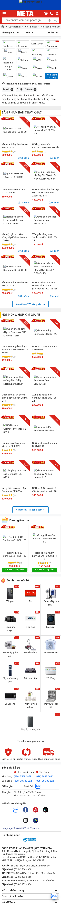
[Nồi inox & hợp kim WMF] (37, 60)
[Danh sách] (57, 40)
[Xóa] (12, 89)
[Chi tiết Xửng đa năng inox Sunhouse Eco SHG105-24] (46, 220)
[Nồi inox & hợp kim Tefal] (8, 52)
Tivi (30, 601)
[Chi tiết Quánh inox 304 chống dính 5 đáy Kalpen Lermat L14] (15, 380)
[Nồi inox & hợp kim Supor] (22, 76)
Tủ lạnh (10, 601)
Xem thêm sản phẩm (29, 304)
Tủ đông (50, 678)
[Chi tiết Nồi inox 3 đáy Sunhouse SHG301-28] (15, 268)
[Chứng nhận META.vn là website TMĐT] (29, 841)
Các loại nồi (14, 26)
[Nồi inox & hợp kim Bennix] (51, 60)
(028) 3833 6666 (44, 776)
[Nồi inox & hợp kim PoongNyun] (37, 53)
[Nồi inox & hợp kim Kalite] (37, 76)
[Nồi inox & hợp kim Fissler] (22, 68)
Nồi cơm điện (51, 652)
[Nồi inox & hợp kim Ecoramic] (8, 61)
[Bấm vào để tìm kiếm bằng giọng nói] (49, 20)
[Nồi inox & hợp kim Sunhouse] (8, 45)
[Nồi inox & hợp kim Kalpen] (22, 60)
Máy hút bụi (30, 652)
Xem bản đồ (43, 865)
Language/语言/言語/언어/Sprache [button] (20, 828)
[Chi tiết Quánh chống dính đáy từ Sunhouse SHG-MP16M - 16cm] (15, 332)
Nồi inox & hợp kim (50, 26)
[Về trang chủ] (25, 13)
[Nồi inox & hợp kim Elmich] (51, 68)
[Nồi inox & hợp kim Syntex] (8, 76)
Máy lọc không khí (30, 729)
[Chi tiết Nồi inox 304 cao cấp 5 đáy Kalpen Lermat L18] (46, 474)
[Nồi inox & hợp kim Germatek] (51, 45)
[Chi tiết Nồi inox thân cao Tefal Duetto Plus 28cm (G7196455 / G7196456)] (46, 268)
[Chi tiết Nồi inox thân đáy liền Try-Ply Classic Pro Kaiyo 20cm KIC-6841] (46, 175)
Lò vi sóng (10, 703)
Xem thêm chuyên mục (29, 741)
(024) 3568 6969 (22, 776)
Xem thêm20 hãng (52, 76)
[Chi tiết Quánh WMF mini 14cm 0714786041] (15, 175)
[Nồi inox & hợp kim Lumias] (51, 53)
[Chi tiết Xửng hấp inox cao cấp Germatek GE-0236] (15, 474)
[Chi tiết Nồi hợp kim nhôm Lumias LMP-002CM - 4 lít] (46, 130)
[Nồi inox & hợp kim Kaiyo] (22, 52)
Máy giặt (50, 627)
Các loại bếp (30, 678)
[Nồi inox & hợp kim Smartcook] (22, 45)
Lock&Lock (37, 43)
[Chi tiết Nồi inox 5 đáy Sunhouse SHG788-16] (46, 429)
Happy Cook (8, 68)
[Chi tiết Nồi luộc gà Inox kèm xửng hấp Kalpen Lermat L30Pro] (15, 220)
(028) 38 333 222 (23, 780)
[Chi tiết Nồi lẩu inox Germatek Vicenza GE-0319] (15, 429)
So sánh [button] (24, 157)
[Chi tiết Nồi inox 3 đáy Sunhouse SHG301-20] (15, 130)
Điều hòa (30, 627)
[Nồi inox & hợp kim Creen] (37, 68)
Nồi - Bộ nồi (31, 26)
